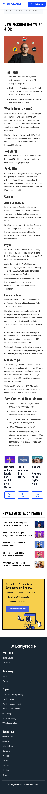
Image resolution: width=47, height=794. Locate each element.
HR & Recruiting (9, 718)
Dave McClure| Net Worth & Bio (35, 11)
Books (5, 760)
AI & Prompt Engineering (12, 694)
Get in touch (37, 4)
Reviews (6, 751)
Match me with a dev (17, 608)
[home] (11, 4)
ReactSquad (7, 658)
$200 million (9, 354)
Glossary (6, 741)
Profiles (21, 11)
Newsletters (7, 736)
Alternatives (7, 746)
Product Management (11, 704)
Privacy (5, 681)
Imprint (5, 676)
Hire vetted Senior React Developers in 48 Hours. (20, 586)
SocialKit (6, 662)
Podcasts (6, 765)
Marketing (6, 713)
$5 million (17, 159)
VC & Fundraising (9, 723)
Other (4, 775)
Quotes (5, 770)
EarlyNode (10, 11)
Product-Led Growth (11, 709)
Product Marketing (10, 699)
